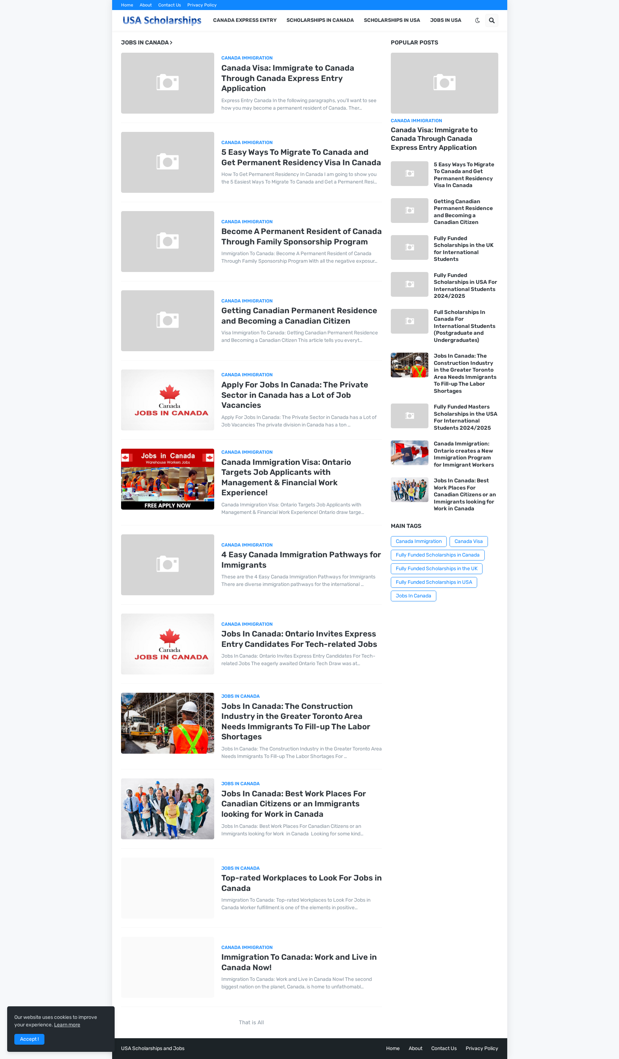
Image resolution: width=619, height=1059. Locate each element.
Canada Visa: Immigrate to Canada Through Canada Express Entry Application (287, 78)
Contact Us (169, 5)
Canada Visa (469, 541)
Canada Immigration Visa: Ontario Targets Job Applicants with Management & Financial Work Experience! (286, 477)
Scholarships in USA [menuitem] (392, 20)
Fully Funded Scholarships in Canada (438, 555)
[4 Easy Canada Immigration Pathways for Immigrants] (167, 564)
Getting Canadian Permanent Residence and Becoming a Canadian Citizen (299, 316)
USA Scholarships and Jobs (152, 1048)
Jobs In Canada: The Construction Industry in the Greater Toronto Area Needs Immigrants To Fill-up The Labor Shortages (295, 721)
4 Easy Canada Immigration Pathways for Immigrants (301, 560)
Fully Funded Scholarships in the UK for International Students (464, 249)
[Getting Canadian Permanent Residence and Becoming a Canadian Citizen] (167, 320)
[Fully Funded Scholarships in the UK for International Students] (409, 247)
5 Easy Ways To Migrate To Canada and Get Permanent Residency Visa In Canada (301, 157)
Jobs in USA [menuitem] (445, 20)
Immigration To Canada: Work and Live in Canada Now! (299, 962)
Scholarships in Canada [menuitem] (320, 20)
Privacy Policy (202, 5)
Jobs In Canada (413, 596)
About (146, 5)
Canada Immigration (419, 541)
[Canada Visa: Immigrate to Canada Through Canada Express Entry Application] (167, 83)
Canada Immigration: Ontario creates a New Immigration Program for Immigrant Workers (464, 454)
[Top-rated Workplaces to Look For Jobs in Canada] (167, 888)
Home (127, 5)
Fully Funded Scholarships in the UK (437, 569)
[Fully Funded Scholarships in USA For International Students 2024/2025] (409, 284)
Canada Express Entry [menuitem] (245, 20)
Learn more (67, 1025)
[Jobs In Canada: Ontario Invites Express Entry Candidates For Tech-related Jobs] (167, 644)
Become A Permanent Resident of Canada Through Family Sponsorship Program (301, 236)
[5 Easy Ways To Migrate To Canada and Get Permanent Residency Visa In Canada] (167, 162)
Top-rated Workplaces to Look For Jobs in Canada (301, 883)
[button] (477, 20)
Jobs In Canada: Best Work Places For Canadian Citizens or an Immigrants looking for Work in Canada (293, 804)
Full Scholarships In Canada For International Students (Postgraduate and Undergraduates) (464, 326)
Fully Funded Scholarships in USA (434, 582)
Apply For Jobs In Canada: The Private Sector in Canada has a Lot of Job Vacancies (294, 395)
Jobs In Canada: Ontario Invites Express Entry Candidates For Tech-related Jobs (299, 639)
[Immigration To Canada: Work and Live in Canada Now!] (167, 967)
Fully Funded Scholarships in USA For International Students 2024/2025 (465, 286)
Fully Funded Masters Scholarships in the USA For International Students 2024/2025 (466, 417)
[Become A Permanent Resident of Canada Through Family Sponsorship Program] (167, 241)
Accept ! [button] (29, 1039)
